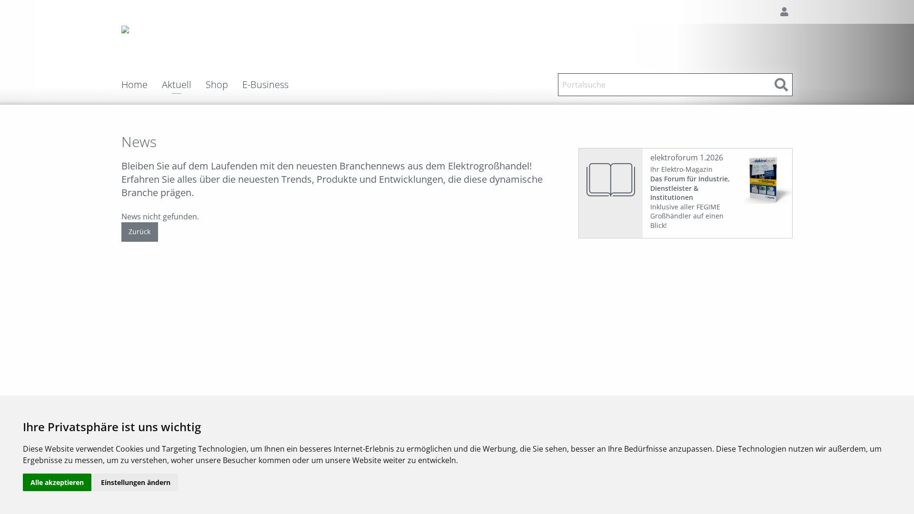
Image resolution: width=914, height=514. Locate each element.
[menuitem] (141, 84)
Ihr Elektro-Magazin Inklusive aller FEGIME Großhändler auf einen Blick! (690, 197)
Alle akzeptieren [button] (57, 482)
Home (134, 84)
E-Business (265, 84)
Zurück (139, 231)
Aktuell (176, 85)
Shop (217, 84)
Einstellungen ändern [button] (135, 482)
